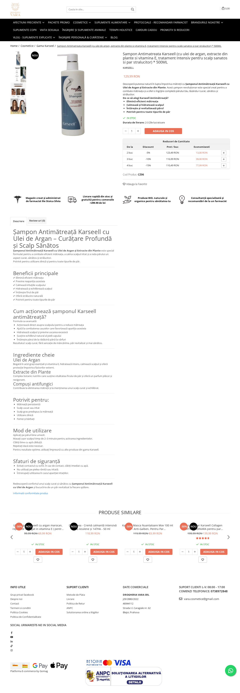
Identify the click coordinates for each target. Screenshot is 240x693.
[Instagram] (11, 650)
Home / (15, 46)
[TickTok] (11, 645)
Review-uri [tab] (37, 220)
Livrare (70, 599)
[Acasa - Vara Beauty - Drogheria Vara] (29, 9)
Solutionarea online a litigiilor (83, 612)
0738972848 (219, 591)
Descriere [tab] (18, 221)
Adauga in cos (163, 131)
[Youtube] (11, 637)
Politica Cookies (19, 612)
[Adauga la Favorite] (38, 560)
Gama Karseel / (46, 46)
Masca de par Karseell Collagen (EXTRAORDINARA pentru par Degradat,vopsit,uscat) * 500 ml (202, 527)
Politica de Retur (76, 603)
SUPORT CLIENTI (78, 587)
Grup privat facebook (22, 594)
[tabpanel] (72, 95)
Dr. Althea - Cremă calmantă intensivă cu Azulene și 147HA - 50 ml (93, 527)
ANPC (70, 608)
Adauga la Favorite (136, 184)
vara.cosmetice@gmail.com (201, 599)
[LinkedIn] (11, 641)
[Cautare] (132, 9)
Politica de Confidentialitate (25, 616)
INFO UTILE (18, 587)
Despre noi (16, 599)
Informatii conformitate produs (30, 493)
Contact (14, 603)
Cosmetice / (28, 46)
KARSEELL (128, 67)
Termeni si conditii (20, 608)
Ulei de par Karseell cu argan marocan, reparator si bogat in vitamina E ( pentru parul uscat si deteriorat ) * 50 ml (38, 527)
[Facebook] (11, 632)
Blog (114, 37)
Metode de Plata (76, 594)
